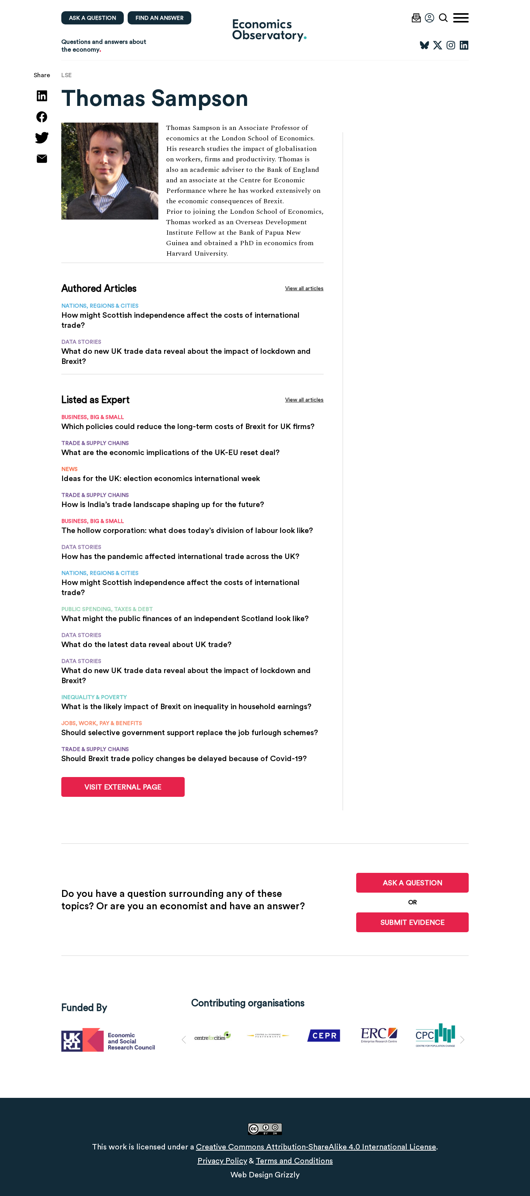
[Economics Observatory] (265, 30)
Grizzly (287, 1174)
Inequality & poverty (94, 697)
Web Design (251, 1174)
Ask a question (92, 18)
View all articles (304, 288)
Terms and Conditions (294, 1160)
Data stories (81, 342)
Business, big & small (92, 417)
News (69, 469)
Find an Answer (159, 18)
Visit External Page (123, 787)
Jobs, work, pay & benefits (101, 723)
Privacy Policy (222, 1160)
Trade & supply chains (95, 443)
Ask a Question (412, 883)
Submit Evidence (413, 922)
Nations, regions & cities (100, 306)
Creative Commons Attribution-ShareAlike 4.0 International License (316, 1146)
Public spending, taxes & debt (107, 609)
